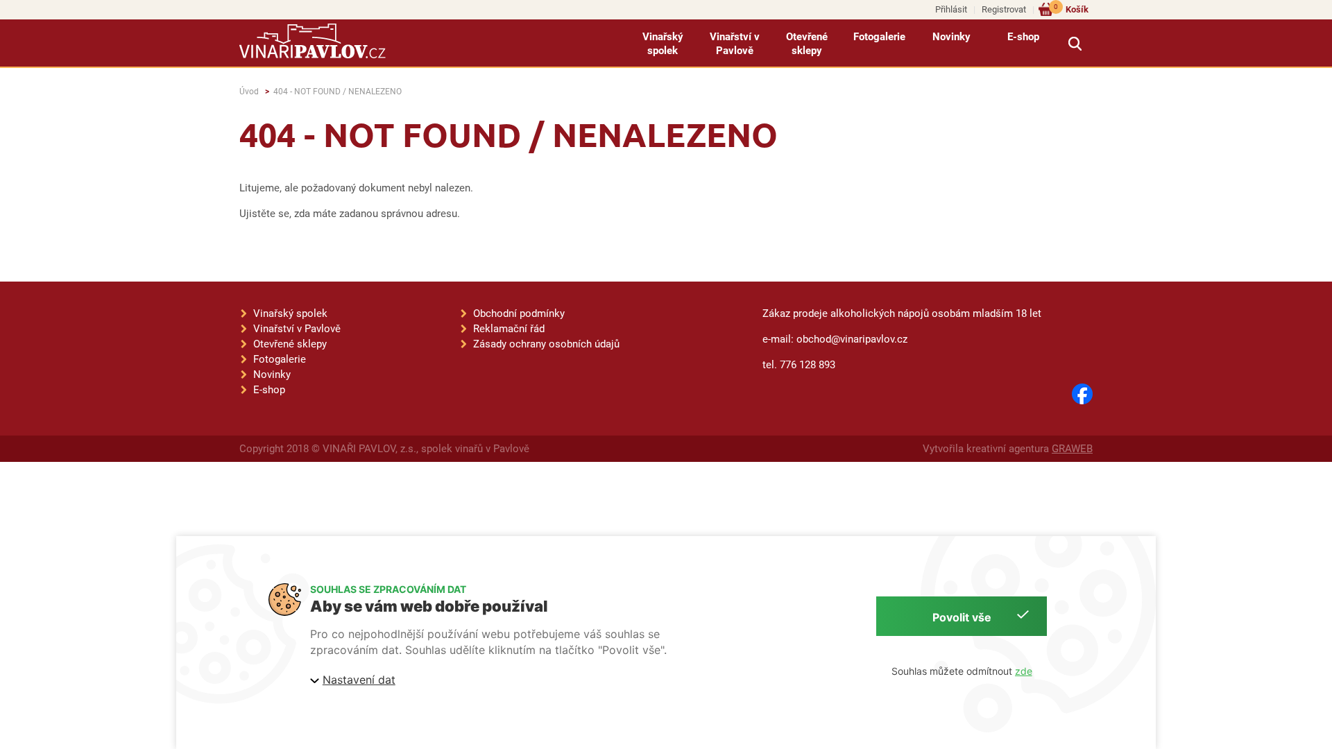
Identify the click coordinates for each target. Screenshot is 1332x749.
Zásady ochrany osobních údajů (546, 344)
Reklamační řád (509, 328)
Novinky (951, 37)
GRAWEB (1072, 448)
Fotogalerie (879, 37)
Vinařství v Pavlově (735, 44)
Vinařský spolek (662, 44)
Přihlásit (951, 9)
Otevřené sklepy (807, 44)
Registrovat (1004, 9)
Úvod (249, 91)
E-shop (1023, 37)
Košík (1071, 9)
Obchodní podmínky (519, 313)
